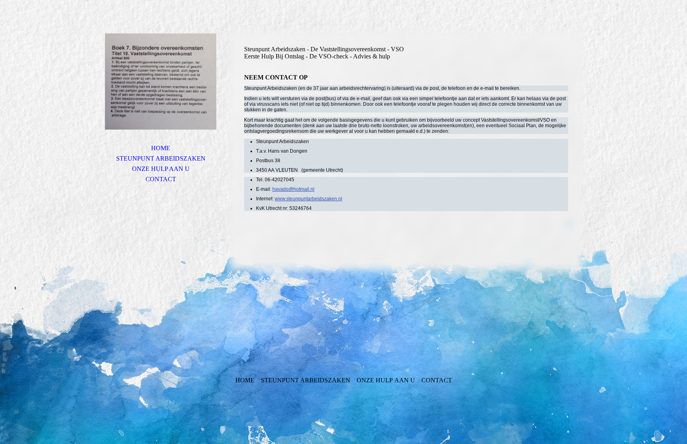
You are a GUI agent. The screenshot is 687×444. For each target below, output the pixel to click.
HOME (160, 148)
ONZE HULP (375, 380)
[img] (160, 81)
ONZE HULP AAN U (161, 168)
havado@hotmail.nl (293, 189)
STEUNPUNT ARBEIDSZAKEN (161, 158)
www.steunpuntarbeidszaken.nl (308, 199)
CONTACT (161, 179)
